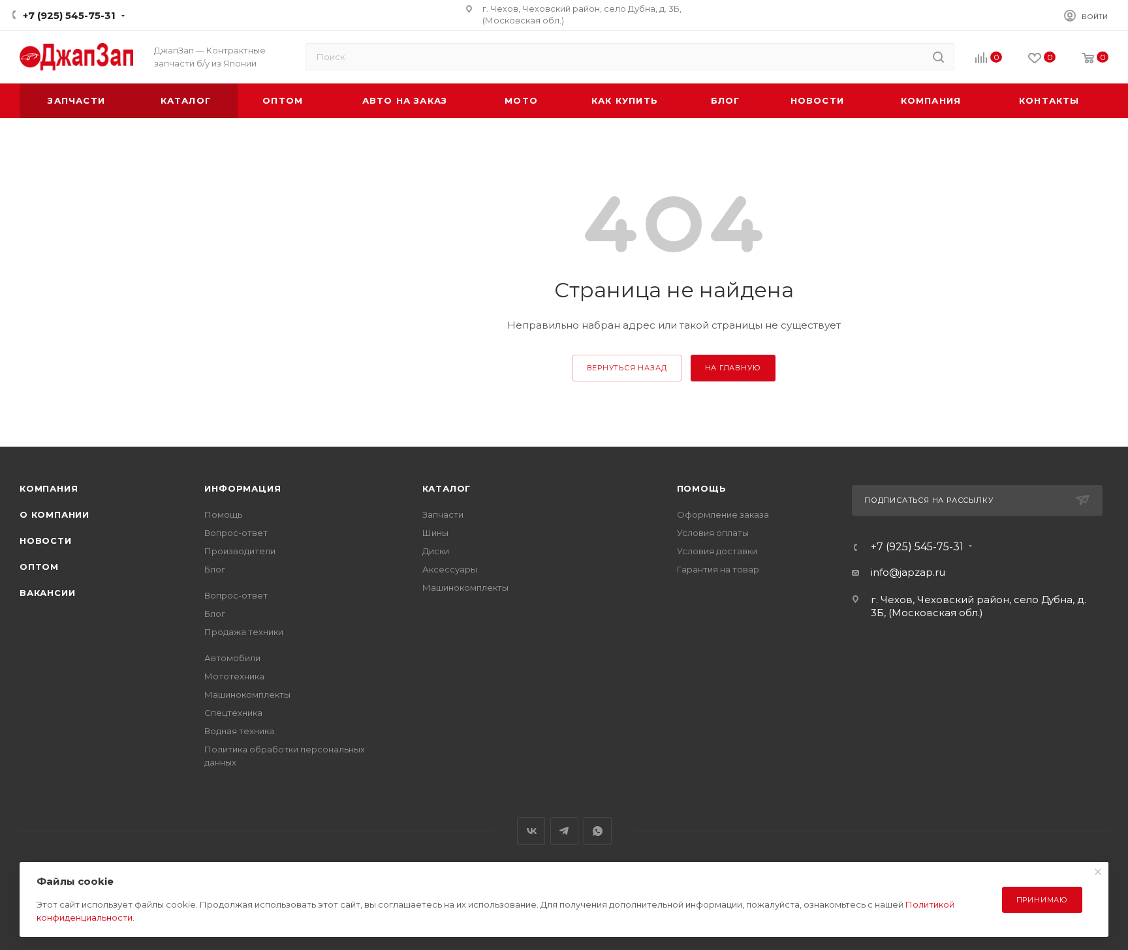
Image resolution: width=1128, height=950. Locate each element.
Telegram (564, 831)
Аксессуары (449, 569)
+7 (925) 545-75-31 (69, 15)
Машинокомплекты (247, 694)
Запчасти (442, 514)
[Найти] (938, 56)
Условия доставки (717, 551)
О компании (54, 514)
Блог (214, 569)
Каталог (446, 488)
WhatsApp (598, 831)
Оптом (39, 566)
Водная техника (239, 731)
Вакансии (47, 592)
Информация (242, 488)
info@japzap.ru (908, 572)
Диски (435, 551)
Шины (435, 532)
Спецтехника (233, 712)
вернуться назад (627, 367)
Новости (46, 540)
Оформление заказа (723, 514)
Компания (49, 488)
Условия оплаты (713, 532)
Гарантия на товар (718, 569)
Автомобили (232, 658)
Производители (239, 551)
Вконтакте (531, 831)
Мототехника (234, 676)
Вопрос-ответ (236, 532)
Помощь (223, 514)
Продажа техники (243, 632)
